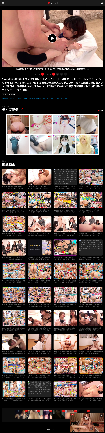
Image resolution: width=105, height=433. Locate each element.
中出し (25, 99)
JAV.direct (55, 430)
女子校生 (32, 99)
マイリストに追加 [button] (10, 95)
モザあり (5, 99)
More (101, 110)
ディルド (13, 99)
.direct (52, 3)
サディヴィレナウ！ (49, 99)
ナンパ (20, 99)
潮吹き (39, 99)
